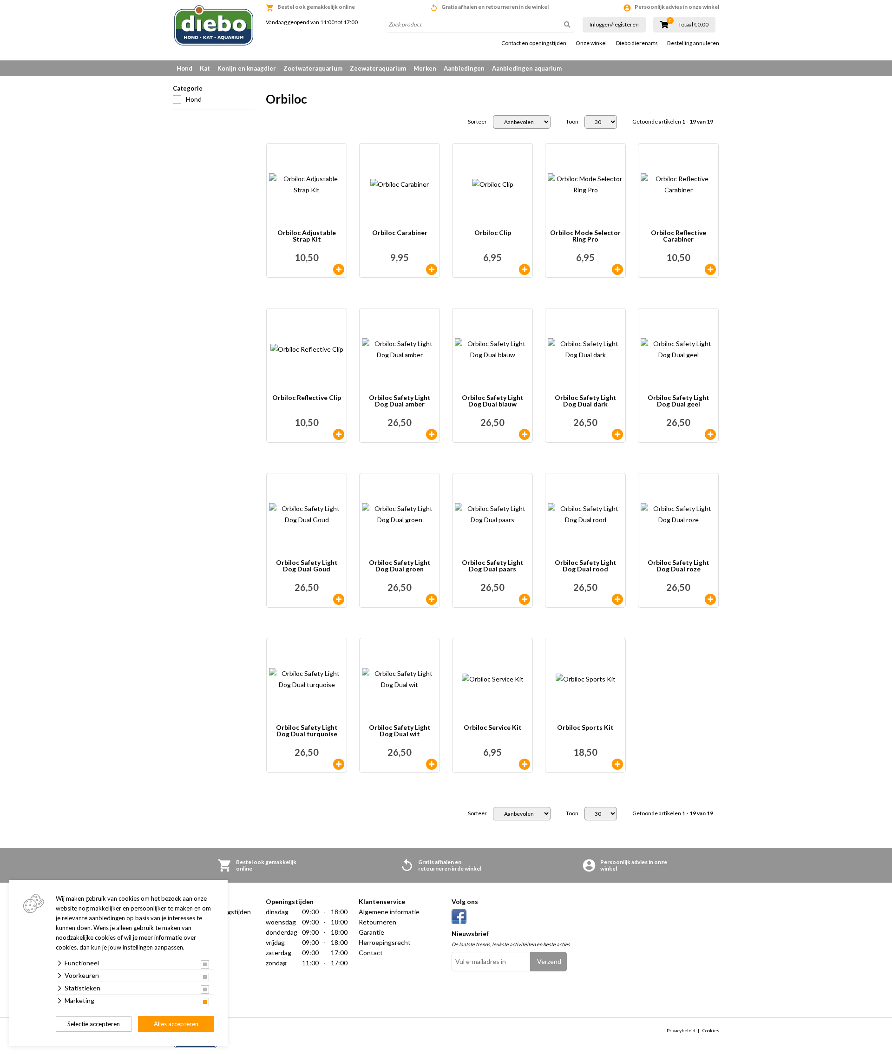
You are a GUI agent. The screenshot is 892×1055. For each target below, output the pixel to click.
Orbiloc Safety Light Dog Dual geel (678, 401)
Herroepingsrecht (385, 942)
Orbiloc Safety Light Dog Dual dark (586, 401)
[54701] (524, 269)
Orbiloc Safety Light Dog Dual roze (678, 566)
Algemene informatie (389, 912)
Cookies (710, 1030)
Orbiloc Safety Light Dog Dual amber (400, 401)
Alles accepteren (176, 1024)
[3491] (431, 599)
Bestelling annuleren (693, 43)
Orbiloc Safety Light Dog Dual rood (586, 566)
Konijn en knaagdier (246, 68)
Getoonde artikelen (672, 122)
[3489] (617, 599)
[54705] (338, 764)
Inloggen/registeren (614, 24)
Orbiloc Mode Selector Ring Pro (585, 236)
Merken (424, 68)
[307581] (338, 599)
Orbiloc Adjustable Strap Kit (306, 236)
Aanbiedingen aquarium (527, 68)
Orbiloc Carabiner (399, 232)
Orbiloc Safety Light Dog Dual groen (400, 566)
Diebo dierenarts (637, 43)
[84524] (338, 434)
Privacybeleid (681, 1030)
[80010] (431, 434)
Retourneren (377, 922)
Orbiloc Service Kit (493, 727)
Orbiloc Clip (492, 232)
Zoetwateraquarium (312, 68)
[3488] (710, 434)
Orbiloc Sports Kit (585, 727)
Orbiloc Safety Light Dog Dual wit (400, 731)
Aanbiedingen (464, 68)
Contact (371, 953)
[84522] (338, 269)
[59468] (617, 434)
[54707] (431, 269)
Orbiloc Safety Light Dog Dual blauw (493, 401)
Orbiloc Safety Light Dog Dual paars (493, 566)
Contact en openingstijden (533, 43)
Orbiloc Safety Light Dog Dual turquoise (307, 731)
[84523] (617, 764)
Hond (184, 68)
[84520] (617, 269)
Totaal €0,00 (693, 24)
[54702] (710, 599)
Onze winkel (591, 43)
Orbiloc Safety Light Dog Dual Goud (307, 566)
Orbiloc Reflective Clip (306, 397)
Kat (205, 68)
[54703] (524, 599)
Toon (572, 122)
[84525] (710, 269)
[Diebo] (214, 25)
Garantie (371, 932)
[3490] (524, 434)
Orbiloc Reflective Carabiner (678, 236)
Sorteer (477, 122)
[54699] (524, 764)
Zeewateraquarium (378, 68)
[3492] (431, 764)
